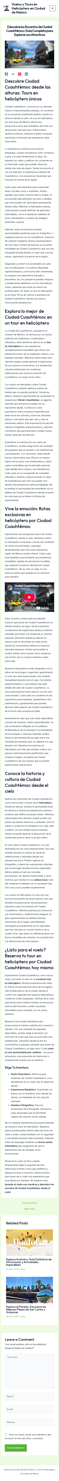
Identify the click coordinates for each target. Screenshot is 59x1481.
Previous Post (29, 1203)
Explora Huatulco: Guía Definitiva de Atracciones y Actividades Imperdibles (29, 1262)
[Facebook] (6, 74)
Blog (23, 1269)
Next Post (29, 1209)
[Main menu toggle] (52, 8)
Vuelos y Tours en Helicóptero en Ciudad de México (28, 8)
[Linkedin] (26, 74)
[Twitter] (13, 74)
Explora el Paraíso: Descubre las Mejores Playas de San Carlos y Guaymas (26, 1309)
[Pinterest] (19, 74)
